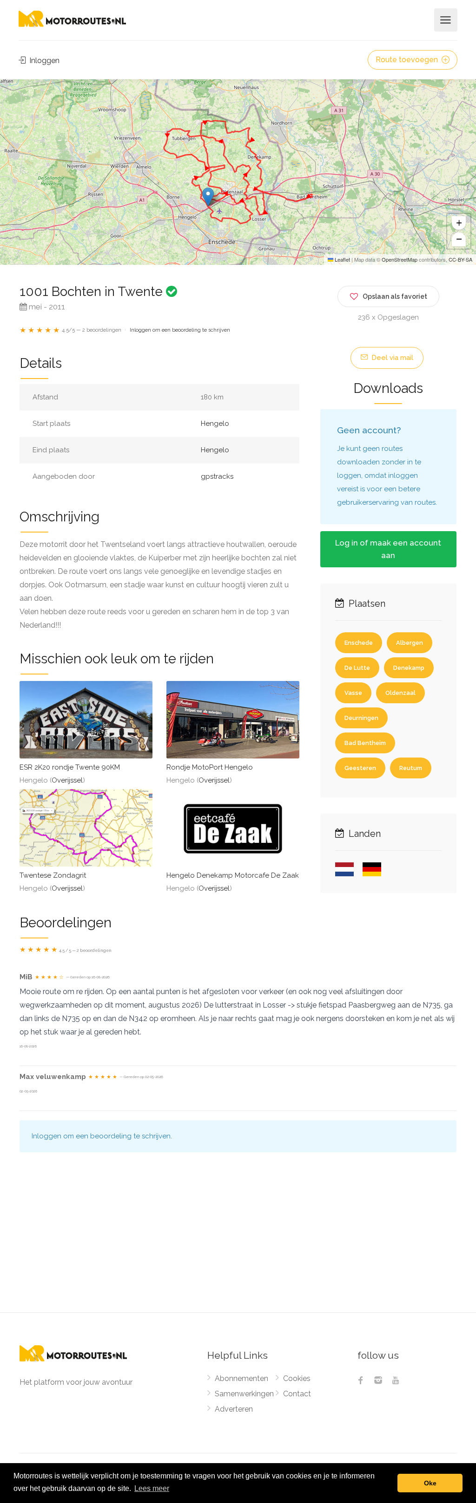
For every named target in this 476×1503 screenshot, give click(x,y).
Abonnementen (241, 1378)
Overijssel (67, 780)
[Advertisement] (238, 1243)
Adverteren (234, 1409)
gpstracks (217, 476)
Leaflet (341, 259)
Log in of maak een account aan (388, 549)
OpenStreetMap (399, 259)
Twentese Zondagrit (53, 875)
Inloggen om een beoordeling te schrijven (180, 330)
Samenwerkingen (244, 1393)
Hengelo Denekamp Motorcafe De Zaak (232, 875)
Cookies (297, 1378)
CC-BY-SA (460, 259)
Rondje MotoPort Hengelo (209, 767)
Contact (297, 1393)
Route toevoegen (408, 59)
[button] (208, 196)
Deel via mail (391, 357)
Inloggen (43, 60)
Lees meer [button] (151, 1488)
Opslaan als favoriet (395, 296)
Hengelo (215, 423)
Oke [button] (430, 1483)
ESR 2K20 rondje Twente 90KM (70, 767)
